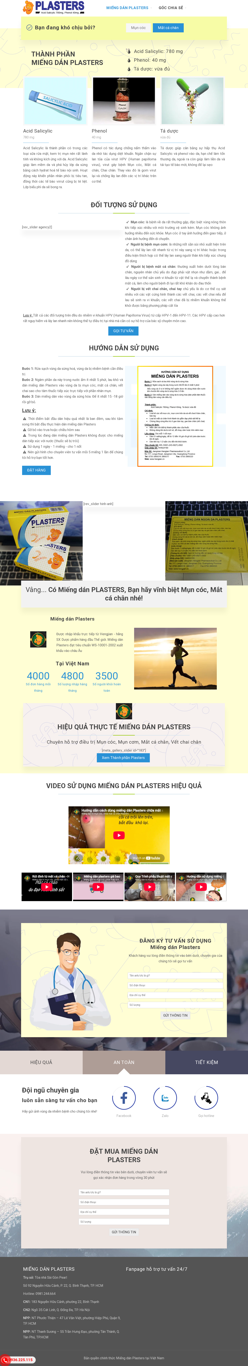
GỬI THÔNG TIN (175, 1015)
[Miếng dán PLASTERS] (54, 8)
